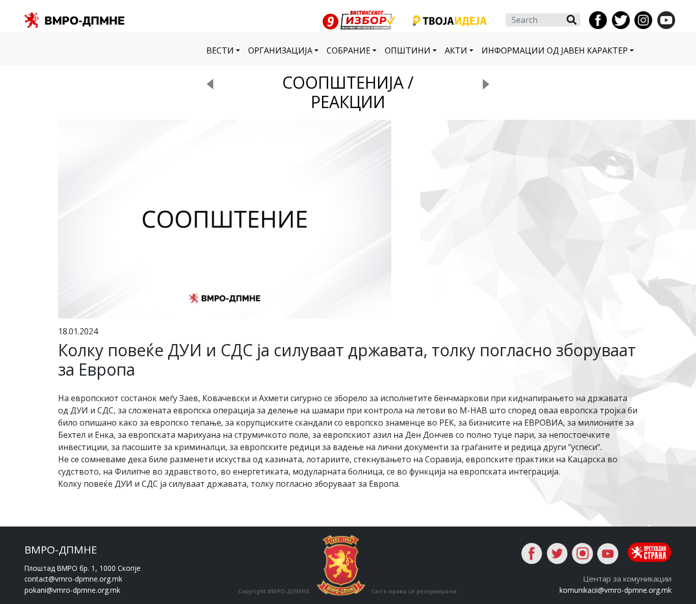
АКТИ (456, 50)
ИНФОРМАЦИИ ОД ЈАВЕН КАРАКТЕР (554, 50)
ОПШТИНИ (408, 50)
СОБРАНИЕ (348, 50)
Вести (220, 50)
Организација (280, 50)
